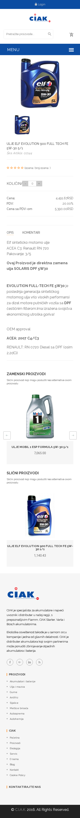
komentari (31, 232)
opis (10, 232)
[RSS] (39, 662)
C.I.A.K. (20, 810)
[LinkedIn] (29, 662)
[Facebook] (10, 662)
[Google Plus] (19, 662)
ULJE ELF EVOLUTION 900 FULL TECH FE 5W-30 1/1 (40, 547)
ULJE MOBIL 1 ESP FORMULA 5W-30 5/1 (40, 447)
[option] (22, 125)
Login (41, 4)
